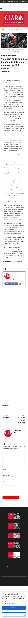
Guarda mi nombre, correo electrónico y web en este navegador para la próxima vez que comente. (13, 490)
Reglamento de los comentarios (14, 566)
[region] (14, 605)
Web (3, 481)
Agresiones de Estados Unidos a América (16, 1)
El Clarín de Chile (6, 71)
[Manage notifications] (24, 615)
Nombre (5, 469)
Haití (8, 405)
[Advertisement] (14, 344)
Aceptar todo (14, 607)
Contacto (14, 570)
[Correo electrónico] (20, 283)
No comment (5, 73)
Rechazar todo (14, 615)
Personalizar (14, 611)
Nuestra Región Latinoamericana (14, 29)
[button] (24, 1)
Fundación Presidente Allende (14, 562)
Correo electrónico (7, 475)
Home (2, 29)
